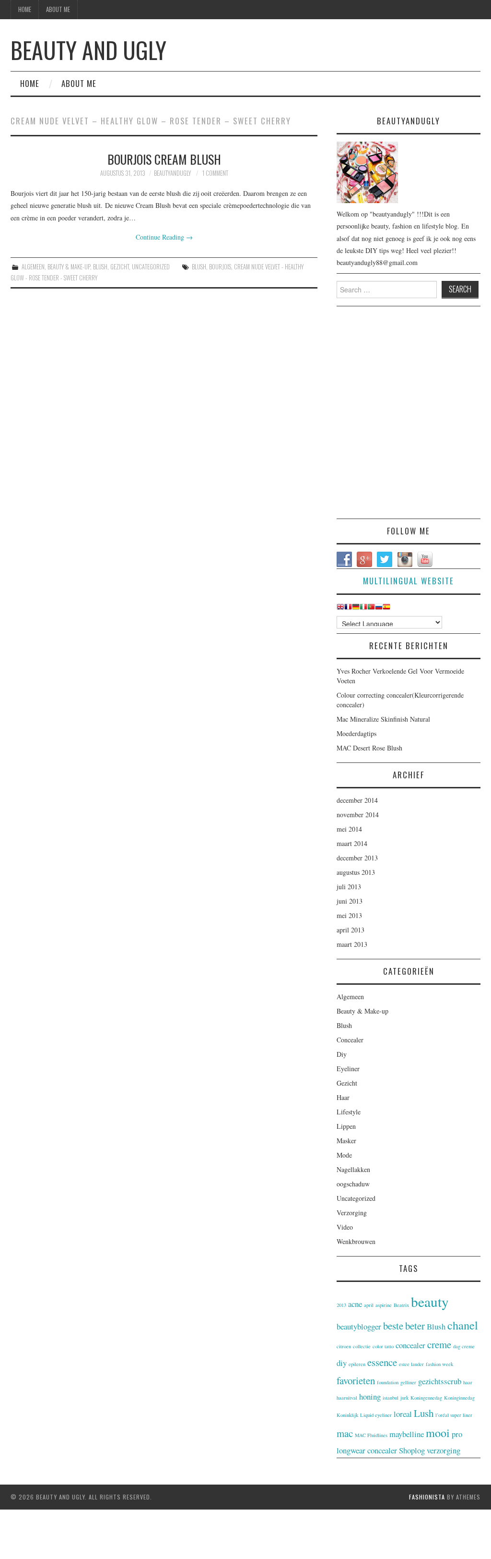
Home (24, 9)
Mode (344, 1155)
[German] (356, 608)
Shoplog (412, 1450)
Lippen (346, 1126)
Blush (100, 266)
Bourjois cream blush (164, 159)
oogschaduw (353, 1183)
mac (345, 1433)
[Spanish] (386, 608)
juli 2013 (349, 886)
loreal (403, 1413)
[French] (348, 608)
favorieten (356, 1380)
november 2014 (358, 814)
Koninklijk (347, 1415)
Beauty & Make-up (68, 266)
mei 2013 (349, 915)
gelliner (408, 1382)
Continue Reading (164, 237)
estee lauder (411, 1364)
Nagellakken (353, 1169)
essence (382, 1362)
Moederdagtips (356, 733)
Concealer (350, 1039)
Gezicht (119, 266)
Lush (423, 1413)
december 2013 (357, 857)
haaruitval (347, 1397)
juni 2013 (349, 901)
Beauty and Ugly (88, 50)
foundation (387, 1382)
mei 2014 (349, 829)
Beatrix (401, 1305)
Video (345, 1227)
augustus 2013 (356, 872)
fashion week (439, 1364)
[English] (340, 608)
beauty (430, 1301)
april (369, 1305)
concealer (410, 1345)
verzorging (443, 1450)
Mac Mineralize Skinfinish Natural (383, 719)
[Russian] (379, 608)
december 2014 (357, 800)
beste (393, 1325)
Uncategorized (151, 266)
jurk (404, 1397)
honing (370, 1396)
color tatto (383, 1346)
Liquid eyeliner (376, 1415)
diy (342, 1362)
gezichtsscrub (439, 1381)
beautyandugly (172, 173)
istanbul (390, 1397)
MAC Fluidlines (371, 1435)
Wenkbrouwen (356, 1241)
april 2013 (350, 929)
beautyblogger (359, 1326)
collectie (362, 1346)
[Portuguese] (371, 608)
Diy (342, 1054)
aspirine (383, 1305)
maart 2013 (352, 944)
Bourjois (220, 266)
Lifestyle (349, 1111)
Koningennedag (426, 1397)
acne (355, 1303)
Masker (346, 1140)
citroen (344, 1346)
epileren (357, 1364)
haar (467, 1382)
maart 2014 (352, 843)
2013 (341, 1305)
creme (439, 1344)
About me (58, 9)
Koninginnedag (459, 1397)
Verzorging (352, 1212)
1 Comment (215, 173)
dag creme (464, 1346)
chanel (462, 1325)
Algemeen (33, 266)
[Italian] (363, 608)
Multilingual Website (408, 581)
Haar (343, 1097)
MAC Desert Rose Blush (369, 747)
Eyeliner (348, 1068)
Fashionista (427, 1496)
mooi (438, 1432)
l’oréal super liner (453, 1415)
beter (415, 1325)
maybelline (406, 1433)
